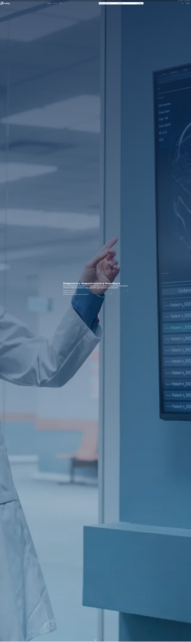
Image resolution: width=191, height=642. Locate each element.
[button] (127, 290)
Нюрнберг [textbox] (120, 3)
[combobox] (108, 3)
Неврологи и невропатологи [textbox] (104, 3)
